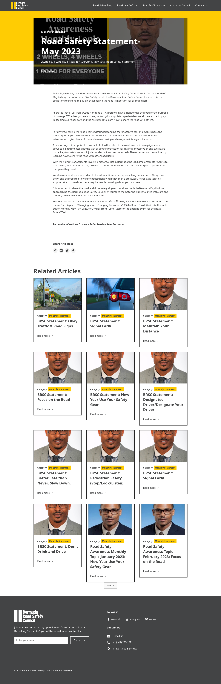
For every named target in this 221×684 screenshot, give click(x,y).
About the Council (180, 5)
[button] (127, 5)
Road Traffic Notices (154, 5)
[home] (20, 5)
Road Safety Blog (102, 5)
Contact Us (201, 5)
